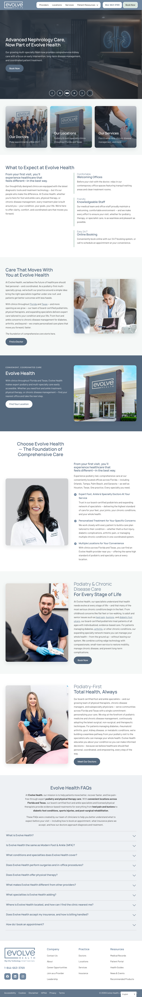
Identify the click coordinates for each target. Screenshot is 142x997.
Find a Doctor (16, 341)
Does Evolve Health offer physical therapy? (32, 875)
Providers (44, 4)
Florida (33, 304)
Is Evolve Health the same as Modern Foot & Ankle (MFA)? (40, 845)
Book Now (130, 4)
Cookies (22, 993)
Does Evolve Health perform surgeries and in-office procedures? (44, 865)
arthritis (98, 629)
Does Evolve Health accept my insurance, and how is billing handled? (47, 914)
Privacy (53, 993)
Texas (44, 304)
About (50, 961)
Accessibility (10, 993)
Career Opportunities (57, 968)
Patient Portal (116, 962)
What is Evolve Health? (20, 835)
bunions (110, 617)
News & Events (117, 974)
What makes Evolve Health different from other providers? (41, 885)
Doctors (82, 955)
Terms (62, 993)
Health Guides (117, 967)
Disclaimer (33, 993)
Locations (57, 4)
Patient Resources (86, 4)
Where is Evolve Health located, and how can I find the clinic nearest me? (49, 904)
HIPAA (44, 993)
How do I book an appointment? (25, 924)
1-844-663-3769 (14, 968)
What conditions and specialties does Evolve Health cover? (41, 855)
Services (69, 4)
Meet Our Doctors (87, 761)
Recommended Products (122, 979)
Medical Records (118, 956)
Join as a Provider (55, 974)
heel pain (100, 617)
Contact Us (52, 955)
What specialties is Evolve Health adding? (31, 894)
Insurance (83, 973)
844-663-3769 (113, 5)
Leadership (52, 980)
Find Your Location (19, 404)
